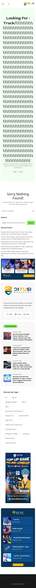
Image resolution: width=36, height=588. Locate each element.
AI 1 (6, 397)
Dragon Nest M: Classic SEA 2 (13, 425)
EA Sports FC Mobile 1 (11, 434)
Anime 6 (14, 397)
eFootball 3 (26, 434)
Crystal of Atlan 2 (24, 415)
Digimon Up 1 (9, 420)
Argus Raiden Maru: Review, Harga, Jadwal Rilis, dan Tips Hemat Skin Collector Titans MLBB (17, 243)
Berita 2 (24, 402)
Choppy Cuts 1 (9, 415)
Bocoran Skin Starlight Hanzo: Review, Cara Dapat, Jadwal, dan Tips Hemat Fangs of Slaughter (16, 233)
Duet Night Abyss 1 (10, 429)
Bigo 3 (7, 406)
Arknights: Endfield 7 (11, 402)
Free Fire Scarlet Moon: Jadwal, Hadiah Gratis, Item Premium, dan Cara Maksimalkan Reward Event (17, 238)
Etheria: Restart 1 (10, 438)
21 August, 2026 (17, 332)
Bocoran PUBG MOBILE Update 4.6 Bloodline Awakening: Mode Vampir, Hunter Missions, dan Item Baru (17, 253)
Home (15, 172)
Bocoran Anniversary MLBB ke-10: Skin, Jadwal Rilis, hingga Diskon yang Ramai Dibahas (17, 247)
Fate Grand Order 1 (10, 443)
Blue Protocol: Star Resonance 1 (14, 411)
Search (4, 217)
